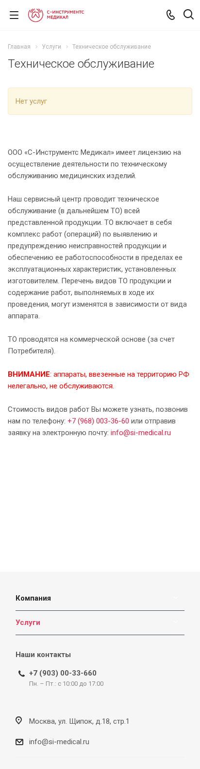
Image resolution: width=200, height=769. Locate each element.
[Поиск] (188, 15)
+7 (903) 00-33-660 (63, 673)
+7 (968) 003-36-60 (98, 421)
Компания (33, 598)
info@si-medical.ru (141, 432)
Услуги (28, 622)
